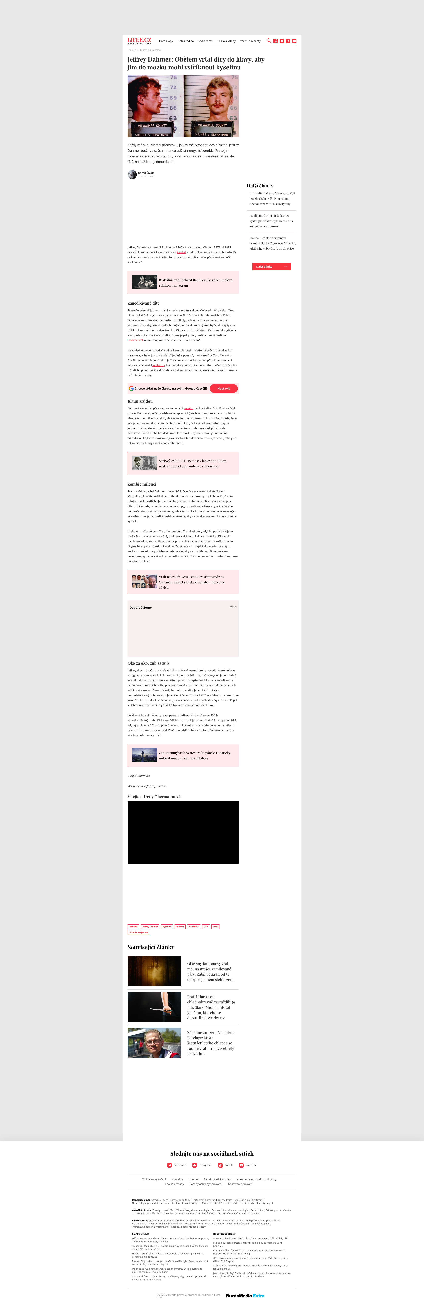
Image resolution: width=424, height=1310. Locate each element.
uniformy (158, 365)
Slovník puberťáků (180, 1199)
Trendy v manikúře (163, 1210)
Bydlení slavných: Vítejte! (186, 1203)
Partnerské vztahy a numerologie (230, 1210)
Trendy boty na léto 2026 (148, 1213)
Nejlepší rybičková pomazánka (262, 1220)
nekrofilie (194, 926)
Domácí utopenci (260, 1223)
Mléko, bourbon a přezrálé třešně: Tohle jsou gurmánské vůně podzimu (247, 1244)
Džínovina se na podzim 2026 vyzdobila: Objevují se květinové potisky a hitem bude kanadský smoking (170, 1240)
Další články (264, 266)
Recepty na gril (264, 1203)
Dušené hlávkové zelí (170, 1223)
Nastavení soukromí (240, 1184)
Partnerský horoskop (204, 1199)
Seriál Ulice (257, 1210)
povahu (188, 408)
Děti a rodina (186, 41)
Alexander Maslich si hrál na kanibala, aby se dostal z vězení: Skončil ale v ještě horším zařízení (170, 1247)
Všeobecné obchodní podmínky (256, 1179)
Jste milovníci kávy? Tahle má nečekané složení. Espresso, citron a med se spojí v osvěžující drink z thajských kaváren (252, 1275)
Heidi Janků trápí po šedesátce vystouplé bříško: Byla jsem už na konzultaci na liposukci (271, 221)
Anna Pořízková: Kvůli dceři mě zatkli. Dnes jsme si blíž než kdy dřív (250, 1238)
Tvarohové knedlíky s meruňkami (150, 1226)
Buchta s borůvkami (238, 1223)
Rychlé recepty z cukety (230, 1220)
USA (206, 926)
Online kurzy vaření (154, 1179)
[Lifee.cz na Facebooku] (275, 42)
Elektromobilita (250, 1213)
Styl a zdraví (205, 41)
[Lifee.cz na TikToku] (288, 42)
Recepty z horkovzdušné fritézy (188, 1226)
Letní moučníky (231, 1213)
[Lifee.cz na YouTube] (294, 42)
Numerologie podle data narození (151, 1203)
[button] (269, 40)
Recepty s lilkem (194, 1223)
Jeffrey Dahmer (150, 926)
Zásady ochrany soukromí (206, 1184)
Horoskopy (166, 41)
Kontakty (177, 1179)
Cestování (257, 1199)
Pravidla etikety (159, 1199)
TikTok (228, 1165)
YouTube (251, 1165)
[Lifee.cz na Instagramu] (282, 42)
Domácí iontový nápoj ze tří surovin (195, 1220)
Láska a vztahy (227, 41)
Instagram (205, 1165)
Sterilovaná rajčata (162, 1220)
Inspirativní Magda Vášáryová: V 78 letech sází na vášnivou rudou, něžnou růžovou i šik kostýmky (272, 198)
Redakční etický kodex (217, 1179)
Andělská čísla (242, 1199)
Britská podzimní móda (279, 1210)
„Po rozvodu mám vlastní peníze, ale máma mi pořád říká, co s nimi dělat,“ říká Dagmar (250, 1259)
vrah (215, 926)
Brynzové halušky (214, 1223)
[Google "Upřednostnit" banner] (183, 393)
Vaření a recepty (250, 41)
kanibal (181, 252)
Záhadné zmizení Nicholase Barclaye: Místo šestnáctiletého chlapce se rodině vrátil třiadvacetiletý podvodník (210, 1043)
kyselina (167, 926)
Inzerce (193, 1179)
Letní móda (232, 1203)
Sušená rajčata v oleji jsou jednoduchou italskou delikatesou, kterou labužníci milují (251, 1267)
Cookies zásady (174, 1184)
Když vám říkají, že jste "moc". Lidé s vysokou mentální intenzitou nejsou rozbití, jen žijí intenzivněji (249, 1252)
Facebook (179, 1165)
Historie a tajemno (138, 932)
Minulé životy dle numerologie (193, 1210)
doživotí (133, 926)
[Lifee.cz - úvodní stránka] (139, 41)
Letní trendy (247, 1203)
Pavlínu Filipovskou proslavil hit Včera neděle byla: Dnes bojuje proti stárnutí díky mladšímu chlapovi (170, 1263)
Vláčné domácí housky (144, 1223)
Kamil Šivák (146, 173)
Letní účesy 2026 (211, 1213)
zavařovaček (136, 340)
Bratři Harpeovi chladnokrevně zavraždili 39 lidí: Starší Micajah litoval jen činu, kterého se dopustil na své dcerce (211, 1007)
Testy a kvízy (225, 1199)
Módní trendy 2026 (212, 1203)
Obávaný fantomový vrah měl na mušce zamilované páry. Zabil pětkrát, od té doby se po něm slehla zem (210, 971)
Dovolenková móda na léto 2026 (182, 1213)
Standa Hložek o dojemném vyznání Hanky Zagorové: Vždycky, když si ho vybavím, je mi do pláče (273, 243)
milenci (180, 926)
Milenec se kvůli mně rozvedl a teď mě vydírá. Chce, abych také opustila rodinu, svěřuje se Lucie (167, 1270)
